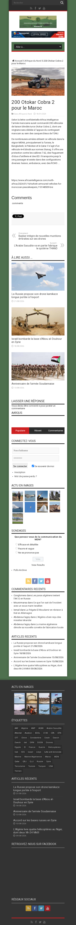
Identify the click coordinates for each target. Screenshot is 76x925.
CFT (16, 738)
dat (25, 742)
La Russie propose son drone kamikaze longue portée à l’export (34, 295)
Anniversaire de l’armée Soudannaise (32, 383)
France (32, 747)
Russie (40, 761)
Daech (56, 738)
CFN (59, 733)
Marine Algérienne (33, 757)
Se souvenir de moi (44, 466)
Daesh (18, 742)
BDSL (37, 733)
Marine (18, 757)
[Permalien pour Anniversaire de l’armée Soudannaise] (38, 379)
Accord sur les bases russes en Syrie (32, 661)
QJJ (32, 761)
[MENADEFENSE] (38, 25)
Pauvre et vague (26, 548)
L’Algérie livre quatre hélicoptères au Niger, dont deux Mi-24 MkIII (37, 831)
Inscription (19, 472)
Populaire (20, 430)
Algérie (24, 728)
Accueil (19, 60)
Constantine (35, 738)
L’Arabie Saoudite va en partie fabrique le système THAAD (35, 246)
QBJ (25, 761)
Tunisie (31, 766)
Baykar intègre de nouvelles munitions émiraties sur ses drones (40, 236)
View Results (38, 565)
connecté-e (34, 405)
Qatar (17, 761)
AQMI (41, 728)
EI (25, 747)
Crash (47, 738)
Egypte (18, 747)
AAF (16, 728)
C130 (45, 733)
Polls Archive (20, 570)
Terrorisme (20, 766)
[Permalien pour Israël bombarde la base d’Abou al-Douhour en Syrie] (38, 334)
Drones (49, 742)
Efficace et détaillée (28, 544)
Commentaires (55, 430)
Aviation (28, 733)
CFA (52, 733)
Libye (38, 752)
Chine (24, 738)
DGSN (40, 742)
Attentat (18, 733)
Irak (16, 752)
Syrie (48, 761)
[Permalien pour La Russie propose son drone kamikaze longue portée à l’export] (38, 290)
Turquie (42, 766)
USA (51, 766)
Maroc (48, 757)
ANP (33, 728)
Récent (38, 430)
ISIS (23, 752)
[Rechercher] (62, 2)
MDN (56, 757)
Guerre (42, 747)
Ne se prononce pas (28, 552)
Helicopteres (54, 747)
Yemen (18, 771)
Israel (30, 752)
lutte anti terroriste (52, 752)
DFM (32, 742)
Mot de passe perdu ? (25, 476)
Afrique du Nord (33, 60)
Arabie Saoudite (54, 728)
